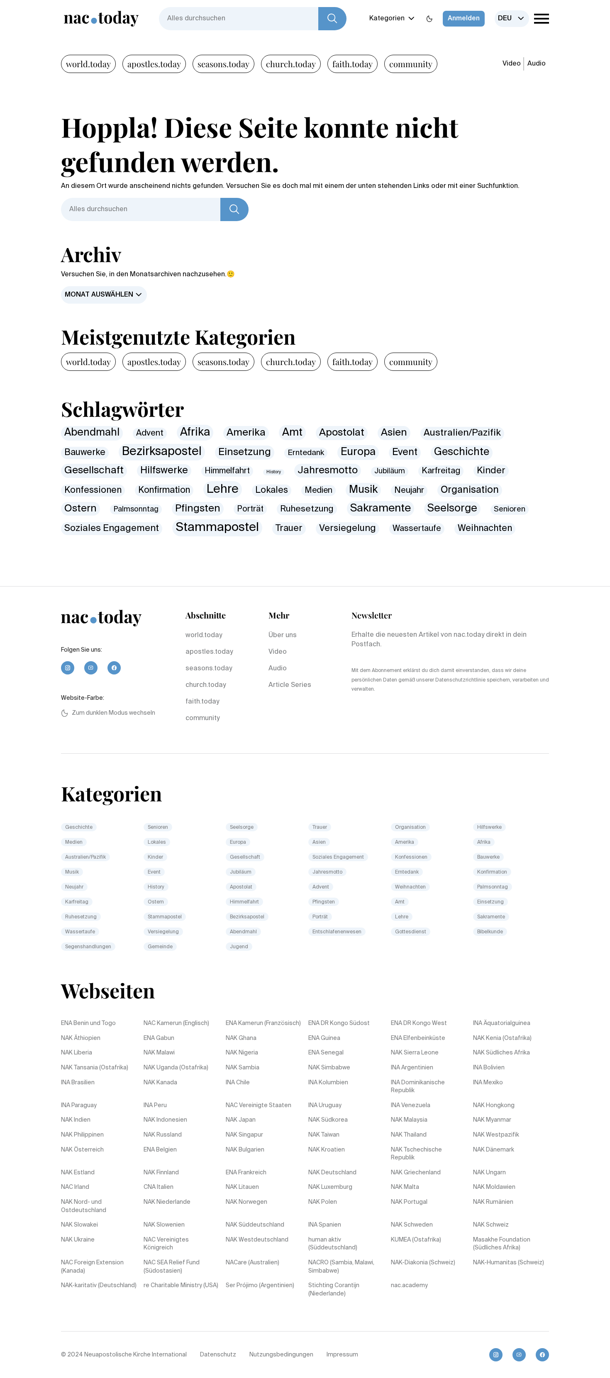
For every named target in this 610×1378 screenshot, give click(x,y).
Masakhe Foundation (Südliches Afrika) (501, 1244)
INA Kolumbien (328, 1083)
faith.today (352, 63)
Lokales (271, 490)
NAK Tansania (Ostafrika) (94, 1068)
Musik (363, 489)
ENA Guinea (324, 1038)
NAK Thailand (409, 1135)
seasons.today (223, 63)
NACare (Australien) (252, 1263)
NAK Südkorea (328, 1120)
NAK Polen (322, 1202)
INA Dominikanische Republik (418, 1087)
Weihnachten (485, 528)
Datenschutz (218, 1355)
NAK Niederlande (167, 1202)
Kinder (491, 470)
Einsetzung (244, 452)
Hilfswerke (164, 470)
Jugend (239, 947)
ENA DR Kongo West (419, 1023)
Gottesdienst (410, 932)
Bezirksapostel (162, 452)
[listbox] (512, 18)
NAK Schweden (412, 1225)
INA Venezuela (410, 1105)
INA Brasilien (78, 1083)
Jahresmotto (328, 470)
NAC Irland (75, 1187)
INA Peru (155, 1105)
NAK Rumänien (493, 1202)
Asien (394, 433)
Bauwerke (84, 452)
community (410, 63)
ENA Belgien (160, 1150)
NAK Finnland (161, 1173)
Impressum (342, 1355)
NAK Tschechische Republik (416, 1154)
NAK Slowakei (79, 1225)
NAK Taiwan (323, 1135)
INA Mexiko (488, 1083)
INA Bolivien (489, 1068)
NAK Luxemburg (330, 1187)
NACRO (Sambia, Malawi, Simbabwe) (341, 1267)
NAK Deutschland (332, 1173)
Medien (318, 490)
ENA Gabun (159, 1038)
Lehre (223, 489)
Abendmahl (92, 433)
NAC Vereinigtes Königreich (166, 1244)
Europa (358, 452)
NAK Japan (241, 1120)
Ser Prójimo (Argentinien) (260, 1285)
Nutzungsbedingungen (281, 1355)
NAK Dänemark (493, 1150)
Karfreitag (441, 471)
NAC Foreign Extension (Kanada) (92, 1267)
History (273, 472)
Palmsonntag (136, 509)
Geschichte (461, 452)
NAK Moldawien (494, 1187)
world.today (88, 63)
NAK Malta (405, 1187)
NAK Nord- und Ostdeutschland (83, 1206)
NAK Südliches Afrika (501, 1053)
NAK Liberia (76, 1053)
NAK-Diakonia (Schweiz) (423, 1263)
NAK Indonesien (165, 1120)
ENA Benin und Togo (88, 1023)
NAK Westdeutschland (257, 1240)
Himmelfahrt (227, 471)
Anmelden (464, 18)
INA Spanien (324, 1225)
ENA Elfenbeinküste (418, 1038)
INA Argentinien (412, 1068)
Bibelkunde (490, 932)
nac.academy (409, 1285)
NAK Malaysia (409, 1120)
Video (512, 64)
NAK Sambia (242, 1068)
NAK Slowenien (164, 1225)
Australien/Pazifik (462, 433)
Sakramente (380, 508)
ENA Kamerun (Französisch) (263, 1023)
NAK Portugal (409, 1202)
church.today (291, 63)
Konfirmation (164, 490)
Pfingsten (197, 509)
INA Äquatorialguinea (501, 1023)
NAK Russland (163, 1135)
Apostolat (341, 433)
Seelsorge (452, 508)
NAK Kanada (160, 1083)
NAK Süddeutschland (255, 1225)
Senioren (509, 509)
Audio (536, 64)
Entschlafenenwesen (336, 932)
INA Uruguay (325, 1105)
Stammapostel (217, 527)
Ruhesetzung (307, 509)
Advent (149, 433)
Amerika (246, 433)
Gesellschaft (94, 470)
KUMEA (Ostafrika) (416, 1240)
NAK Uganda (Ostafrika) (176, 1068)
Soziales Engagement (111, 528)
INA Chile (238, 1083)
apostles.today (154, 63)
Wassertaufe (417, 529)
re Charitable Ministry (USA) (181, 1285)
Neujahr (409, 490)
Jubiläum (389, 471)
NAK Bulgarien (245, 1150)
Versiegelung (347, 528)
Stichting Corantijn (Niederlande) (333, 1290)
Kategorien (387, 18)
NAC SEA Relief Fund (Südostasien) (172, 1267)
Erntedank (306, 453)
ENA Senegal (326, 1053)
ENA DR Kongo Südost (339, 1023)
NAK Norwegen (246, 1202)
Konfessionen (93, 490)
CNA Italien (158, 1187)
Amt (292, 432)
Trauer (289, 528)
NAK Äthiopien (80, 1038)
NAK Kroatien (326, 1150)
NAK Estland (78, 1173)
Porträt (250, 509)
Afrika (195, 432)
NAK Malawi (159, 1053)
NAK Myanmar (492, 1120)
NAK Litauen (242, 1187)
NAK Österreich (82, 1150)
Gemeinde (160, 947)
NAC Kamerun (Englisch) (176, 1023)
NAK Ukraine (78, 1240)
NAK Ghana (241, 1038)
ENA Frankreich (246, 1173)
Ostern (80, 509)
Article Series (289, 685)
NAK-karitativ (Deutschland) (99, 1285)
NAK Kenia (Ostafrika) (502, 1038)
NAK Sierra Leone (415, 1053)
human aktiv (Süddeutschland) (332, 1244)
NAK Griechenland (416, 1173)
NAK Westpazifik (496, 1135)
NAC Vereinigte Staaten (258, 1105)
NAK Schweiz (491, 1225)
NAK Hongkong (494, 1105)
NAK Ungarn (489, 1173)
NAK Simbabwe (329, 1068)
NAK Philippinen (82, 1135)
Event (404, 452)
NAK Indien (75, 1120)
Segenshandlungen (88, 947)
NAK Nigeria (242, 1053)
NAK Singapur (244, 1135)
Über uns (282, 635)
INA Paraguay (79, 1105)
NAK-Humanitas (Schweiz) (508, 1263)
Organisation (470, 490)
